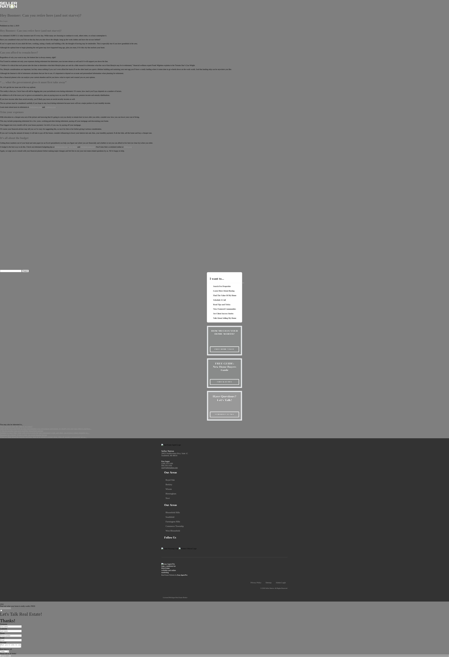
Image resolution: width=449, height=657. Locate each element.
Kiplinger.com (50, 107)
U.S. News (73, 147)
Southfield (170, 517)
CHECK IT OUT (224, 382)
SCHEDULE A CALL (224, 414)
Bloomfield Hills (173, 512)
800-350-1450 (166, 466)
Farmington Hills (173, 521)
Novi (168, 498)
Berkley (169, 484)
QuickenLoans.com (88, 147)
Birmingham (171, 493)
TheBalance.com (35, 107)
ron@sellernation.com (169, 468)
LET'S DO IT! (5, 608)
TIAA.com (128, 147)
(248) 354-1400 (167, 463)
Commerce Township (175, 526)
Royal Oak (170, 480)
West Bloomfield (173, 531)
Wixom (169, 489)
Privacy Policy (256, 583)
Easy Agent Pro (182, 575)
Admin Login (281, 583)
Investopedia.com (61, 147)
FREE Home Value (224, 349)
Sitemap (269, 583)
